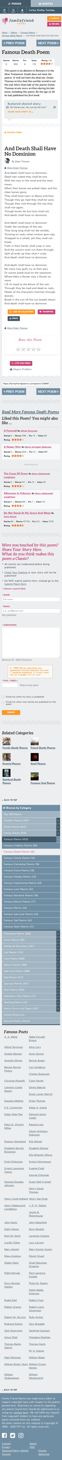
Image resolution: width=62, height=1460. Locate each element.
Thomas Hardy (37, 1344)
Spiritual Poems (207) (16, 984)
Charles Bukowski (39, 1074)
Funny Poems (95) (14, 940)
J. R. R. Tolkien (37, 1205)
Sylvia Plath (11, 1337)
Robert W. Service (15, 1317)
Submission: (10, 625)
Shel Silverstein (13, 1331)
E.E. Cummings (13, 1108)
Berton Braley (37, 1060)
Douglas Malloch (13, 1101)
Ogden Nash (11, 1263)
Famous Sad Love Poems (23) (21, 914)
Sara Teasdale (37, 1324)
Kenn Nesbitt (36, 1229)
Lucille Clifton (12, 1243)
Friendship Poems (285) (17, 934)
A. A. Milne (10, 1037)
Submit (55, 19)
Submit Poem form (15, 584)
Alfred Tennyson (29, 431)
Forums (6, 1454)
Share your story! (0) (19, 112)
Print (15, 319)
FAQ (32, 1447)
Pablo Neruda (12, 1273)
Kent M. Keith (12, 1236)
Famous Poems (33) (15, 908)
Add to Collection (22, 312)
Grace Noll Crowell (40, 1182)
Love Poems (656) (14, 959)
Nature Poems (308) (15, 965)
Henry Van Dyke (38, 1199)
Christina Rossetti (14, 1081)
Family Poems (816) (15, 833)
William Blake (37, 1357)
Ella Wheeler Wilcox (40, 1155)
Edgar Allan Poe (13, 1114)
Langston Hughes (39, 1236)
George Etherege (39, 1175)
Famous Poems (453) (16, 839)
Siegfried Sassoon (39, 1331)
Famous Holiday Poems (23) (20, 877)
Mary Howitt (11, 1249)
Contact (6, 1444)
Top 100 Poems (12, 814)
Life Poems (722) (13, 952)
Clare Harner (10, 517)
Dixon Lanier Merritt (40, 1094)
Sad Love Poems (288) (17, 971)
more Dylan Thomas (17, 168)
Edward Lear (36, 1124)
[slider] (46, 63)
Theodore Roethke (39, 1337)
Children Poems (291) (16, 820)
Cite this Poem (22, 363)
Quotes (47, 4)
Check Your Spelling (15, 572)
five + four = (10, 681)
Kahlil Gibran (11, 1229)
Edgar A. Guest (38, 1108)
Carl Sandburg (37, 1067)
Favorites (47, 312)
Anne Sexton (36, 1054)
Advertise (43, 1454)
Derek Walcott (37, 1087)
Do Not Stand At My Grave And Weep (27, 513)
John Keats (10, 1222)
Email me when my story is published (25, 697)
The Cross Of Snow (16, 473)
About (33, 1444)
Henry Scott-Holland (16, 1199)
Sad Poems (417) (13, 977)
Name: (6, 595)
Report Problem (22, 369)
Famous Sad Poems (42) (18, 920)
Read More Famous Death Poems (30, 412)
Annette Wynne (13, 1060)
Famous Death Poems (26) (19, 852)
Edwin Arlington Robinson (38, 447)
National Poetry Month (17, 1021)
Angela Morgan (13, 1054)
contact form (21, 1413)
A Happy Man (12, 447)
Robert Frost (36, 1300)
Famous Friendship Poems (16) (21, 864)
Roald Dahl (10, 1300)
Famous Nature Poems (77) (19, 902)
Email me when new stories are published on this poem (31, 703)
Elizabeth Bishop (38, 1148)
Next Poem (48, 43)
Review (55, 24)
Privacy (6, 1447)
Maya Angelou (12, 1256)
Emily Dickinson (13, 1162)
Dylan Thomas (37, 1101)
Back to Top (10, 800)
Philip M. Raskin (38, 1283)
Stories (42, 1451)
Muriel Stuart (36, 1256)
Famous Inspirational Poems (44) (23, 883)
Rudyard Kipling (13, 1324)
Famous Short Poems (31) (19, 927)
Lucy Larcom (36, 1243)
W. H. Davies (36, 1351)
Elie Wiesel (35, 1141)
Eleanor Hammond (15, 1141)
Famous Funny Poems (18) (19, 870)
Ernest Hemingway (40, 1162)
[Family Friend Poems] (18, 23)
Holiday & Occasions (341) (19, 946)
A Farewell (10, 430)
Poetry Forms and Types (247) (21, 1008)
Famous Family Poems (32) (19, 858)
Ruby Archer (36, 1317)
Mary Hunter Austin (40, 1249)
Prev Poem (14, 43)
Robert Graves (12, 1307)
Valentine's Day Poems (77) (20, 996)
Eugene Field (36, 1168)
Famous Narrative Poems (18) (21, 895)
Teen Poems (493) (14, 990)
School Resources (14, 1015)
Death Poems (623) (15, 827)
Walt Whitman (12, 1357)
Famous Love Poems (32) (18, 889)
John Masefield (38, 1222)
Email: (6, 607)
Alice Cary (35, 1047)
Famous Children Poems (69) (20, 845)
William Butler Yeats (16, 1364)
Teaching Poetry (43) (15, 1002)
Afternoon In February (17, 493)
